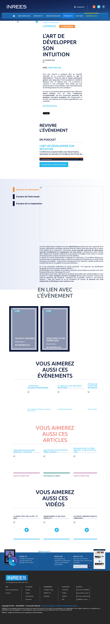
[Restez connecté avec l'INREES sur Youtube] (94, 8)
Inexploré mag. (48, 590)
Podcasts (28, 599)
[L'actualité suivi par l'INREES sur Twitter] (98, 8)
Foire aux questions (12, 590)
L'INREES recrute (81, 599)
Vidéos (27, 593)
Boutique (79, 16)
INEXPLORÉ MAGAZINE (53, 16)
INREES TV (47, 593)
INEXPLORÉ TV (38, 16)
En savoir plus (50, 106)
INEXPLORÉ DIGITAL (24, 16)
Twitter (64, 593)
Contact (8, 593)
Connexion (80, 7)
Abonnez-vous (91, 16)
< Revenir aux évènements (51, 22)
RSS (63, 599)
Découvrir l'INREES (82, 590)
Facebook (65, 590)
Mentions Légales (47, 606)
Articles (27, 590)
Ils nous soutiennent (83, 596)
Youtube (64, 596)
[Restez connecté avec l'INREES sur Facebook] (103, 8)
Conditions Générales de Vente (66, 606)
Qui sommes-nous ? (82, 593)
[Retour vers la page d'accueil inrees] (16, 8)
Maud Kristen (54, 68)
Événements (68, 16)
